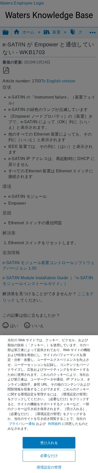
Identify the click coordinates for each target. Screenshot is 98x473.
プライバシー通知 (22, 424)
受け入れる (49, 443)
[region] (49, 404)
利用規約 (54, 424)
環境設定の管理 (49, 467)
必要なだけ (49, 456)
